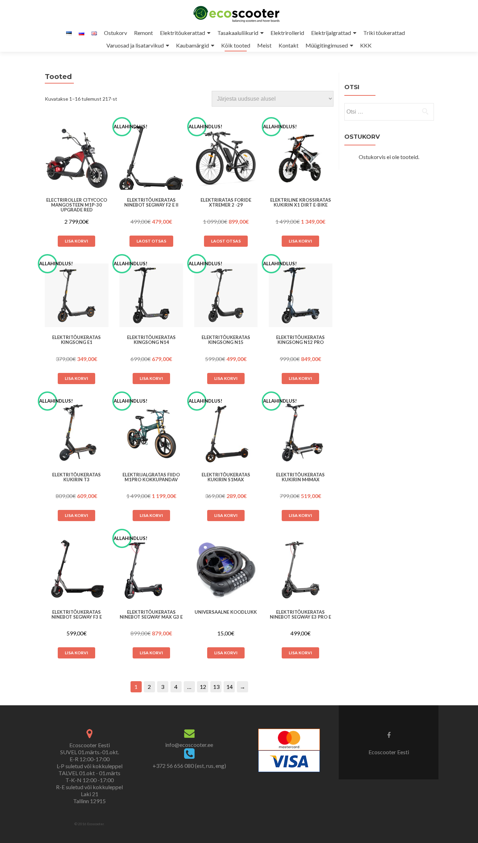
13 (216, 686)
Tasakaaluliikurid (237, 32)
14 (229, 686)
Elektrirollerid (287, 32)
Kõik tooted (235, 45)
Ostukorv (115, 32)
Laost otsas (151, 241)
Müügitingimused (326, 45)
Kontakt (288, 45)
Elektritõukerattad (182, 32)
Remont (143, 32)
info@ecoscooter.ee (189, 744)
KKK (366, 45)
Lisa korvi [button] (76, 241)
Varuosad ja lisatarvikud (135, 45)
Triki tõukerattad (384, 32)
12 (203, 686)
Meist (264, 45)
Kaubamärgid (192, 45)
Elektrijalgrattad (331, 32)
